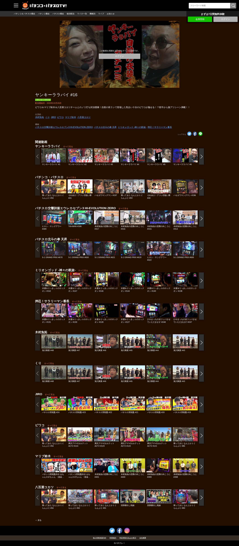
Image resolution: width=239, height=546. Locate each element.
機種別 (92, 14)
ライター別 (82, 14)
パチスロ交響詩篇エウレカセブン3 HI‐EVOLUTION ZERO (64, 127)
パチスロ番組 (58, 14)
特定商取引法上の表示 (127, 538)
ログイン (225, 19)
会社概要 (142, 538)
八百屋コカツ (84, 117)
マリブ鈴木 (70, 117)
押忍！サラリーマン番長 (160, 127)
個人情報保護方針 (99, 538)
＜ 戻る (38, 520)
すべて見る (68, 146)
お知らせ (111, 14)
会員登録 (200, 19)
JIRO (53, 117)
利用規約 (113, 538)
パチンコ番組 (44, 14)
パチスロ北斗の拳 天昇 (105, 127)
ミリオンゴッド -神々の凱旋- (132, 127)
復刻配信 (70, 14)
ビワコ (60, 117)
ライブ (101, 14)
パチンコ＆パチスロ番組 (24, 14)
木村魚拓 (39, 117)
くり (47, 117)
